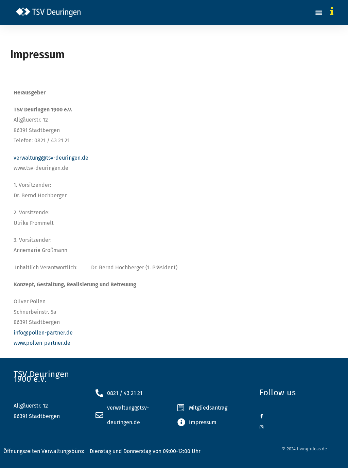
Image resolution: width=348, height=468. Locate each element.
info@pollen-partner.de (43, 332)
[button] (319, 12)
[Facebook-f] (261, 416)
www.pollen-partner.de (42, 343)
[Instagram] (261, 427)
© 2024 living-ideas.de (304, 448)
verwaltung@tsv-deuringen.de (51, 158)
